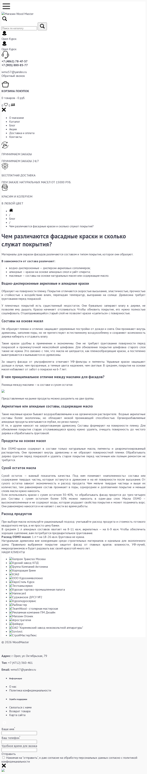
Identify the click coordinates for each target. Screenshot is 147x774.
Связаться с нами (20, 707)
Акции (13, 129)
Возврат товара (19, 711)
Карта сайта (17, 715)
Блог (12, 125)
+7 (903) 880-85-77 (15, 65)
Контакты (15, 137)
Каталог (14, 121)
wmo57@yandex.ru (14, 72)
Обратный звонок (13, 76)
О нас (12, 686)
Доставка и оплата (21, 133)
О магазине (16, 118)
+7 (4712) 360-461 (20, 663)
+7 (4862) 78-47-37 (15, 61)
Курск (12, 39)
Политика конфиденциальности (30, 690)
